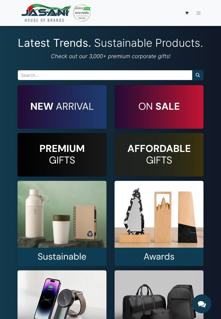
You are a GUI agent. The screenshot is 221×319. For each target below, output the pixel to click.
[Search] (197, 75)
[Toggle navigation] (199, 13)
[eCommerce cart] (186, 13)
